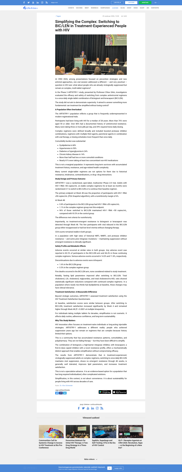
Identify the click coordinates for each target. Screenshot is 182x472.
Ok (109, 468)
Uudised (115, 8)
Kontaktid (155, 8)
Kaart (142, 8)
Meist (87, 8)
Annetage (145, 2)
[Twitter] (30, 3)
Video (136, 8)
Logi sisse (131, 2)
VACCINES (79, 8)
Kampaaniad (105, 8)
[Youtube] (34, 3)
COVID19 (71, 8)
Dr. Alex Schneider (66, 385)
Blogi (123, 8)
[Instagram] (43, 3)
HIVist (129, 8)
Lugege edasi (118, 468)
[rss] (47, 3)
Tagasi (58, 16)
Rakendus (94, 8)
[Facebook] (25, 3)
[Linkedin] (39, 3)
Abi (148, 8)
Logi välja (117, 2)
